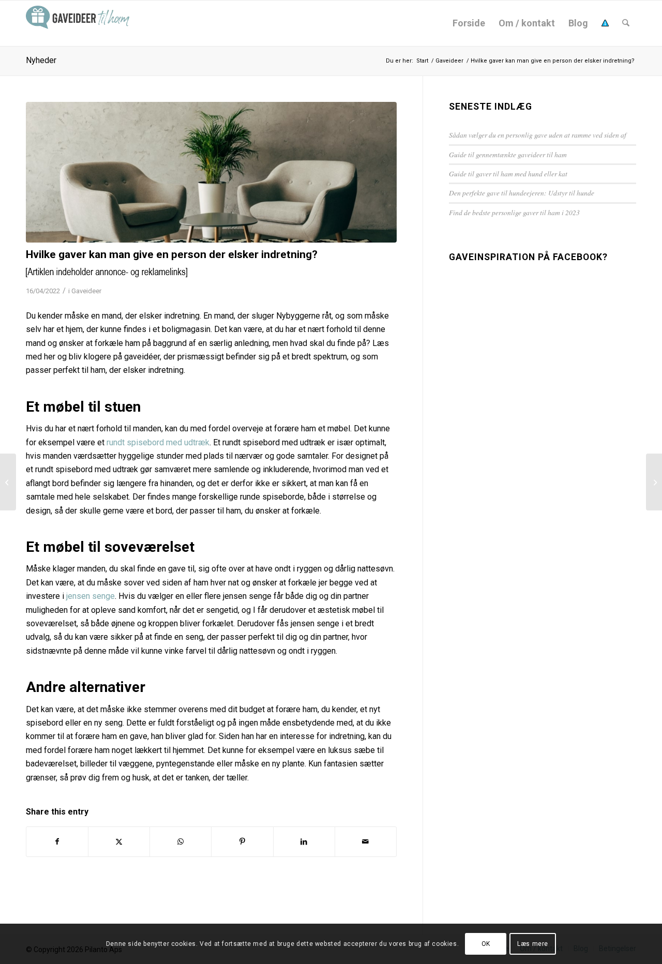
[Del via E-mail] (365, 841)
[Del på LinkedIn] (304, 841)
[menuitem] (469, 23)
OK (486, 943)
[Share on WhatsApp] (180, 841)
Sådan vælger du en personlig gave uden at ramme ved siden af (537, 135)
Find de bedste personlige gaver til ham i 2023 (514, 212)
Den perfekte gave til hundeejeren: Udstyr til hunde (521, 193)
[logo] (77, 23)
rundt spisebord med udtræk (158, 442)
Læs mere (532, 943)
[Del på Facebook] (57, 841)
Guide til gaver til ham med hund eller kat (508, 173)
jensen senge (90, 596)
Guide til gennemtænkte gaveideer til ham (508, 154)
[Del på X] (118, 841)
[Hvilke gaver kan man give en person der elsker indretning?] (211, 172)
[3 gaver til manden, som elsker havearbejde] (654, 482)
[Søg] (625, 23)
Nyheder (41, 60)
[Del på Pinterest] (242, 841)
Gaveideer (86, 291)
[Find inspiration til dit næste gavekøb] (8, 482)
